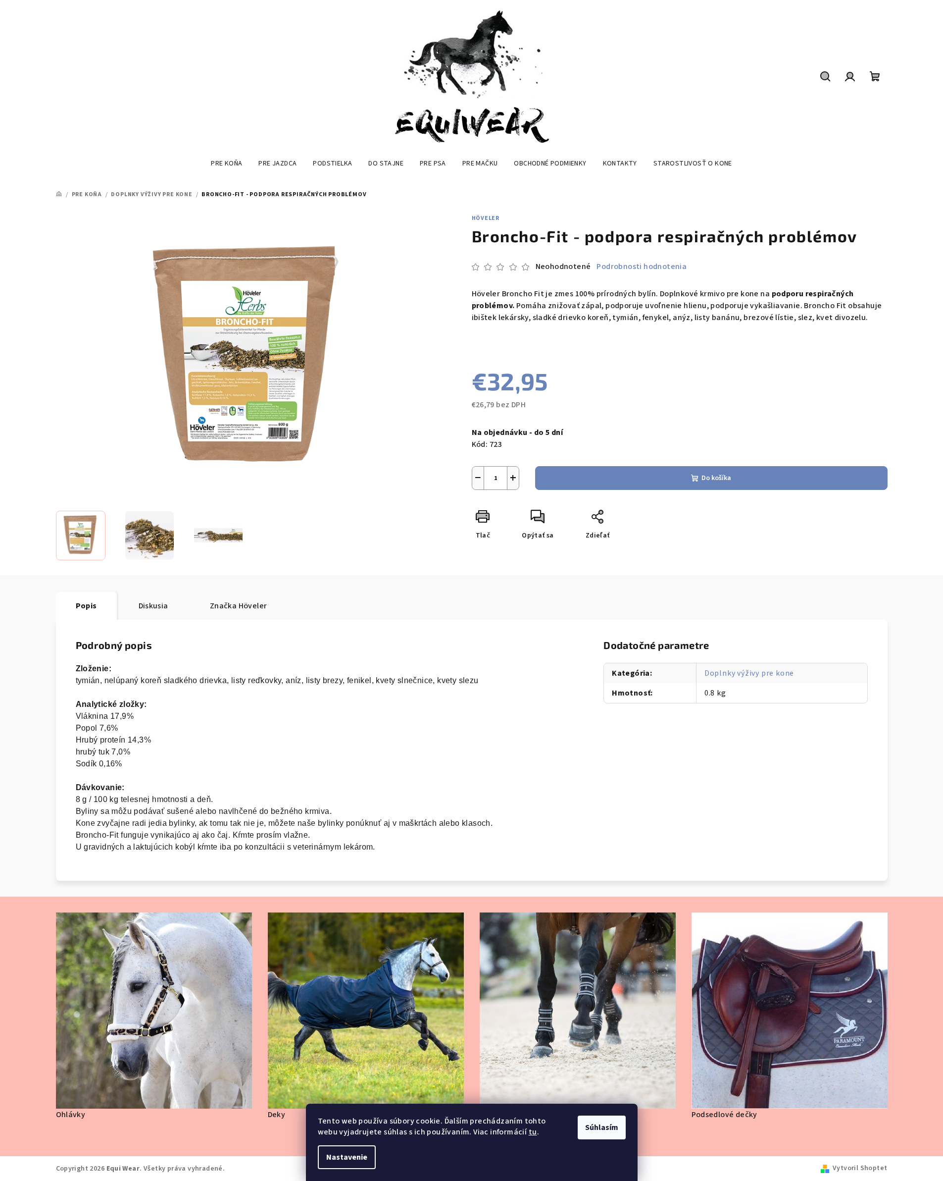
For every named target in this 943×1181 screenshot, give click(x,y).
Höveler (486, 218)
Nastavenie (346, 1157)
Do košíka (716, 478)
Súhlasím (601, 1127)
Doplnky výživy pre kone (749, 673)
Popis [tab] (86, 605)
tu (533, 1132)
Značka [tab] (238, 605)
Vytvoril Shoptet (860, 1168)
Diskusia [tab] (153, 605)
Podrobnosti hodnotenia (641, 266)
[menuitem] (226, 163)
